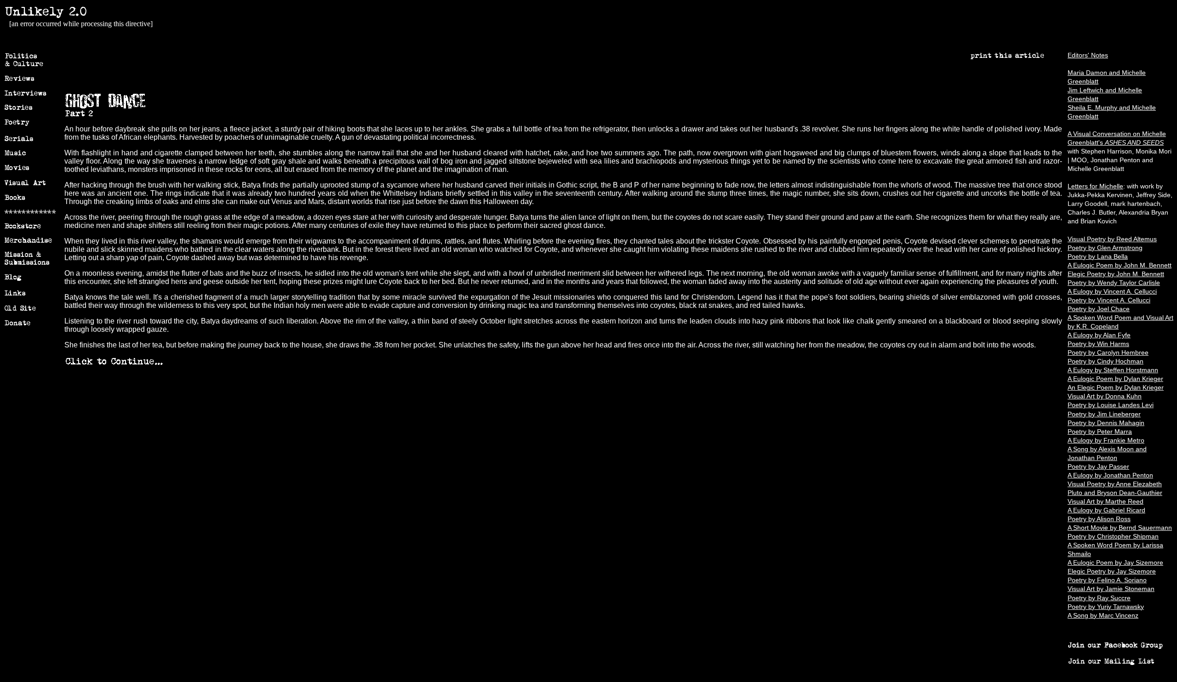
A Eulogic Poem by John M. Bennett (1119, 265)
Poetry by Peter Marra (1100, 431)
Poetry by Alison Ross (1099, 519)
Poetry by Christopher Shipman (1113, 536)
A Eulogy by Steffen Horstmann (1113, 370)
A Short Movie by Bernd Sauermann (1120, 527)
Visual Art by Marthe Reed (1105, 501)
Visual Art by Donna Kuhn (1105, 396)
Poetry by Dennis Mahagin (1106, 423)
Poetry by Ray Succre (1099, 598)
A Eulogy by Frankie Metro (1106, 440)
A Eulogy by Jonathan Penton (1110, 475)
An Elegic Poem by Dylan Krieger (1116, 387)
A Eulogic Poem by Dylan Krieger (1115, 378)
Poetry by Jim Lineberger (1104, 414)
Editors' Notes (1088, 55)
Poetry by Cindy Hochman (1105, 361)
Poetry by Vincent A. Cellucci (1109, 300)
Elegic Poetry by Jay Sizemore (1112, 571)
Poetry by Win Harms (1098, 344)
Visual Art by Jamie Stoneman (1111, 588)
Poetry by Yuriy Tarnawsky (1106, 606)
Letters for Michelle (1095, 186)
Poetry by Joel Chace (1099, 309)
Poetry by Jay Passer (1098, 466)
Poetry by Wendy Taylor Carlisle (1114, 282)
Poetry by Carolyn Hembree (1108, 352)
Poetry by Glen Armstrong (1105, 247)
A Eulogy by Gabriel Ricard (1106, 510)
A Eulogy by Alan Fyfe (1099, 335)
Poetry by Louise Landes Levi (1111, 405)
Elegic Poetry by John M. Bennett (1116, 274)
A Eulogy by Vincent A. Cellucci (1112, 291)
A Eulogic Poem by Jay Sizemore (1115, 562)
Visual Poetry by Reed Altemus (1112, 239)
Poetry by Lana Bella (1098, 256)
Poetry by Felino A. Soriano (1107, 580)
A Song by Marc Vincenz (1103, 615)
